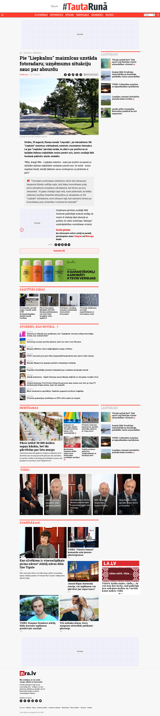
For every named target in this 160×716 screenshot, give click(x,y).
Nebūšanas (82, 15)
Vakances (83, 707)
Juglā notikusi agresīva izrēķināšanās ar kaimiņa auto (89, 452)
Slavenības (41, 15)
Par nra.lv (22, 707)
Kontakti (89, 707)
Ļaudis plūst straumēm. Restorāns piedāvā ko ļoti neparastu (124, 111)
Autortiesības (65, 707)
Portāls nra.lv (24, 75)
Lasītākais (109, 54)
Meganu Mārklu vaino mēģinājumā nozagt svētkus (49, 349)
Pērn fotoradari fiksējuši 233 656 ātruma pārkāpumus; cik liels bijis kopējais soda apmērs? (49, 313)
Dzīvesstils (56, 15)
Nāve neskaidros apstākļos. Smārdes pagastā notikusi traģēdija (55, 391)
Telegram (78, 236)
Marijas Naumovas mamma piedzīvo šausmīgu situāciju (51, 363)
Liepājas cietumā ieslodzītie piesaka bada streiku (125, 97)
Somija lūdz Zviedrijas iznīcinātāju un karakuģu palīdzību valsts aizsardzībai (126, 74)
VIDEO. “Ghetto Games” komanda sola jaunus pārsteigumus (81, 552)
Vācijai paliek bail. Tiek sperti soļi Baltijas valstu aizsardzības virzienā (124, 61)
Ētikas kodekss (74, 707)
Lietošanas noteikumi (54, 707)
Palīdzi (110, 15)
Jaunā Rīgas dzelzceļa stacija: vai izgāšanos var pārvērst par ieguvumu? (82, 586)
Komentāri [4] (59, 251)
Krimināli (97, 15)
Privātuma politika (42, 707)
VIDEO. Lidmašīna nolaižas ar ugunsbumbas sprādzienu (125, 85)
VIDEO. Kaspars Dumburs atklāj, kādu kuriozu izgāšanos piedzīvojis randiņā (38, 625)
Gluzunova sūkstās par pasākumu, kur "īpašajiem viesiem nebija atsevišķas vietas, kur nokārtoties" (60, 335)
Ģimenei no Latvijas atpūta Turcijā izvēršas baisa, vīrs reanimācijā (71, 429)
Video (24, 470)
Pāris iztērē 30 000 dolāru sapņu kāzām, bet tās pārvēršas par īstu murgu (37, 446)
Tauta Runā (27, 53)
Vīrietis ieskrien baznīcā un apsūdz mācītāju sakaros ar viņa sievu (90, 428)
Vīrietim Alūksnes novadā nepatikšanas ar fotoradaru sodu (88, 311)
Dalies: (50, 245)
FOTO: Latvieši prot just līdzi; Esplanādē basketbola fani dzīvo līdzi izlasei (60, 356)
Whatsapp (89, 236)
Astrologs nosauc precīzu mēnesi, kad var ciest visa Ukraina (54, 342)
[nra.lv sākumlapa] (54, 6)
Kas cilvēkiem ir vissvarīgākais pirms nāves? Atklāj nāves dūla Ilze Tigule (42, 564)
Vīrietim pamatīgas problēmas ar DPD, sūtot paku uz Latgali (53, 398)
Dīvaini (69, 15)
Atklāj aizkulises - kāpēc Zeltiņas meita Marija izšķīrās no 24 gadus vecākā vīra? (63, 377)
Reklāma (28, 707)
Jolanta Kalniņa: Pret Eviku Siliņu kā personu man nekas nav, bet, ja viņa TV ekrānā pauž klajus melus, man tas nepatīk (61, 384)
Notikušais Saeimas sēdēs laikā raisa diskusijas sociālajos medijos (72, 453)
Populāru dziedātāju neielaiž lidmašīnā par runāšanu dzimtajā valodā (57, 370)
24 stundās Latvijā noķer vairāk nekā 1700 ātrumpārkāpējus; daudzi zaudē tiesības (28, 313)
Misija (34, 707)
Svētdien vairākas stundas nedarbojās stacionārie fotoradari (68, 311)
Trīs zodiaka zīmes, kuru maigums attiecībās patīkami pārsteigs (76, 625)
